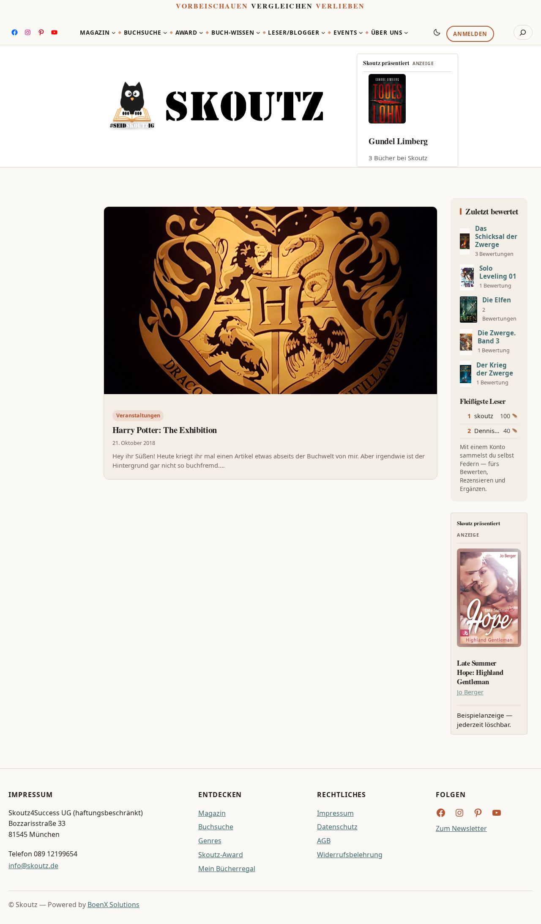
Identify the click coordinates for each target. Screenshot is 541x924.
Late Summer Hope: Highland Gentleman (480, 672)
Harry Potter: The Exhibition (164, 430)
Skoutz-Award (220, 854)
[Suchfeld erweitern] (523, 32)
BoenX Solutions (113, 904)
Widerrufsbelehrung (350, 854)
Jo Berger (470, 692)
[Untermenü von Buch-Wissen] (258, 32)
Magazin (212, 813)
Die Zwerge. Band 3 (497, 337)
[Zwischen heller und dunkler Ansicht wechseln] (437, 32)
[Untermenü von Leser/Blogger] (323, 32)
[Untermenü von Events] (361, 32)
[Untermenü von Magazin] (114, 32)
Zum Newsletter (461, 828)
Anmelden (470, 34)
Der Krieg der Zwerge (494, 369)
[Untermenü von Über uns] (406, 32)
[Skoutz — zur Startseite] (216, 106)
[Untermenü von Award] (201, 32)
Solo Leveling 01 (497, 272)
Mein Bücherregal (226, 868)
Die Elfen (496, 300)
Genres (209, 840)
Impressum (335, 813)
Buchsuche (215, 826)
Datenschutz (337, 826)
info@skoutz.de (33, 865)
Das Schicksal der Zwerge (496, 237)
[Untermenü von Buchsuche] (165, 32)
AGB (324, 840)
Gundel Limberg (398, 141)
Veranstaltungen (138, 415)
